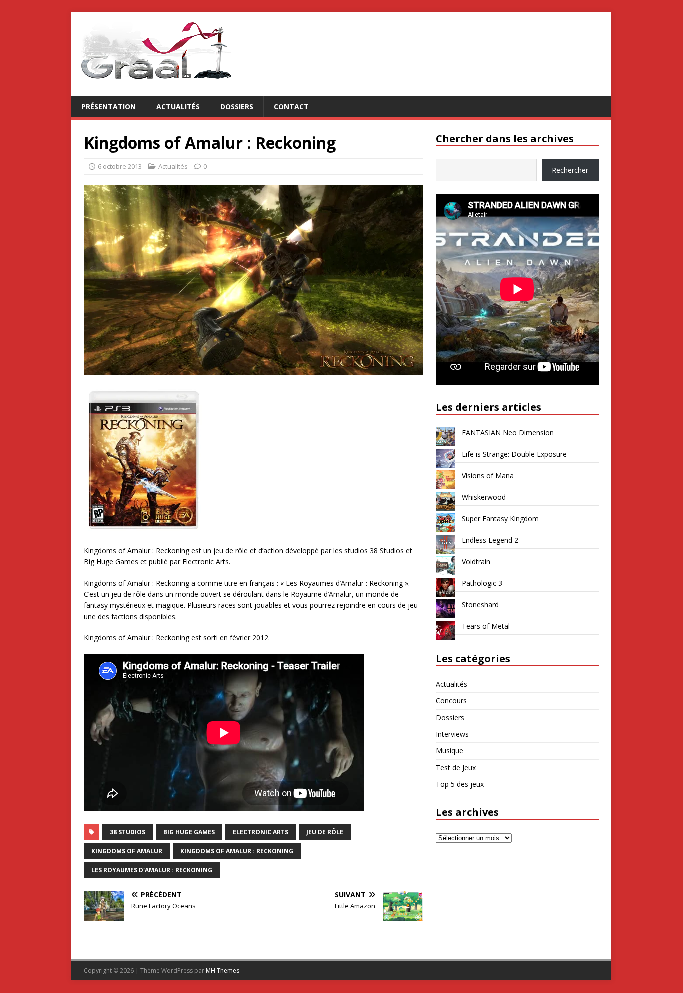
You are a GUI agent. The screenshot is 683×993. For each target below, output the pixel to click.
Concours (451, 701)
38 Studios (128, 832)
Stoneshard (480, 605)
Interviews (452, 734)
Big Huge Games (189, 832)
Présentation (109, 107)
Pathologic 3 (482, 583)
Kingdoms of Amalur (127, 851)
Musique (450, 751)
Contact (291, 107)
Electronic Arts (260, 832)
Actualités (178, 107)
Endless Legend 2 (490, 540)
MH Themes (223, 970)
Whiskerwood (484, 497)
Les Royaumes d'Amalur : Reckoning (152, 870)
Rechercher (570, 170)
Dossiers (237, 107)
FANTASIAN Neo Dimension (508, 433)
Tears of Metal (486, 626)
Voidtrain (476, 561)
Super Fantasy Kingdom (500, 519)
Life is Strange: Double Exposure (514, 454)
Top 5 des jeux (460, 784)
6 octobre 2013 (120, 166)
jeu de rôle (325, 832)
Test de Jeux (456, 767)
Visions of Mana (488, 475)
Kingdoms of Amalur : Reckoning (237, 851)
